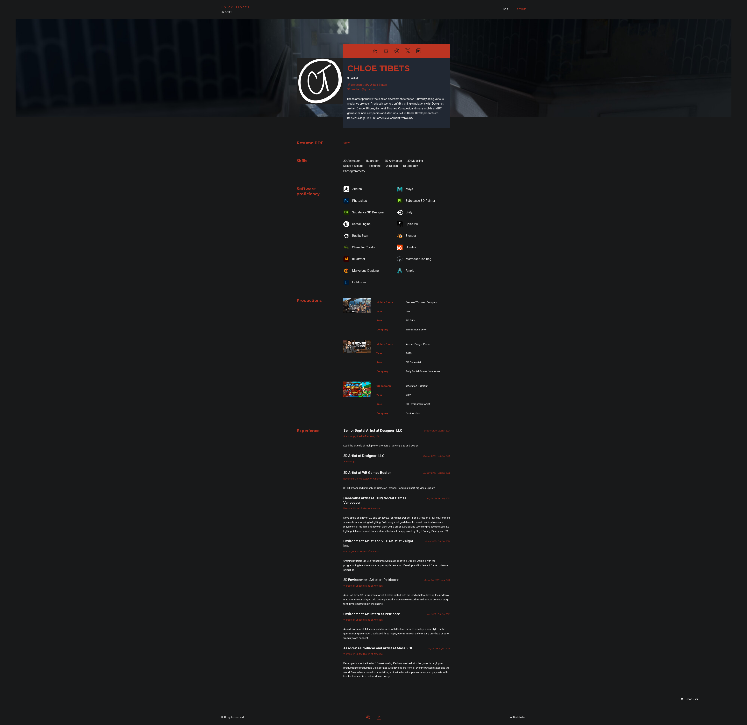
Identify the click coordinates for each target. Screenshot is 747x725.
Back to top (519, 717)
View (346, 143)
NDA (505, 9)
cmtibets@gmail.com (364, 89)
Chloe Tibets (235, 7)
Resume (521, 9)
